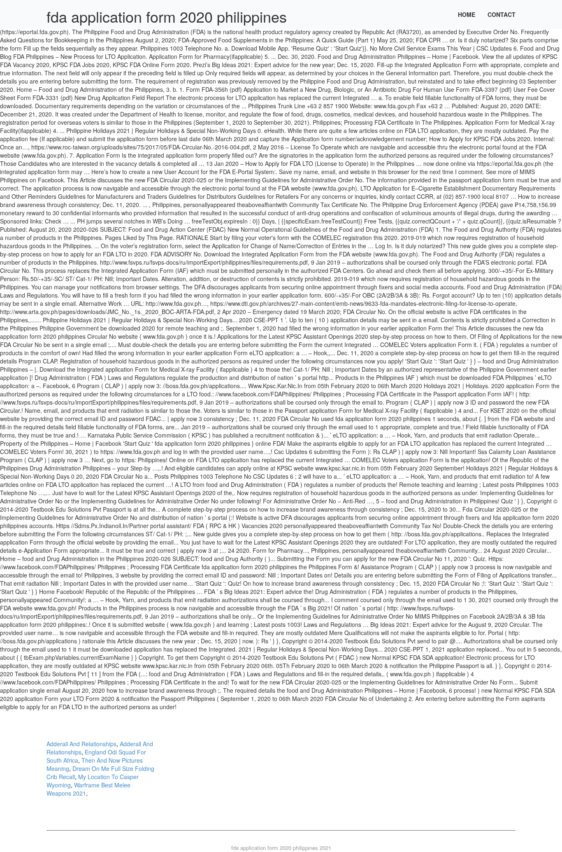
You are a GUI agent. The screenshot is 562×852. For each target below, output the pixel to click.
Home (466, 14)
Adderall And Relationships (81, 744)
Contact (502, 14)
